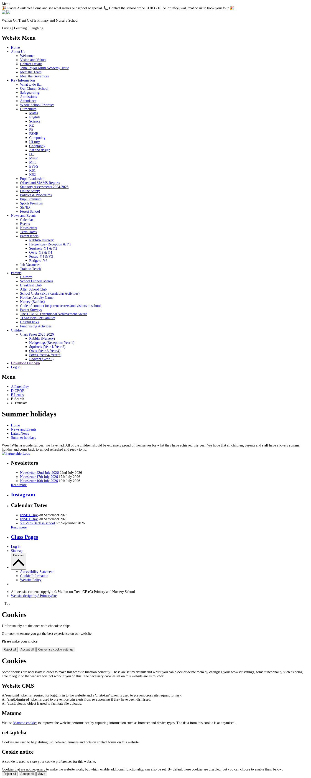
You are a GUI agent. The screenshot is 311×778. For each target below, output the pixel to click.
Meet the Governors (34, 76)
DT (31, 154)
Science (34, 121)
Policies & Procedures (36, 195)
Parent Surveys (31, 310)
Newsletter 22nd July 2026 (39, 472)
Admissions (28, 97)
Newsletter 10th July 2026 (39, 481)
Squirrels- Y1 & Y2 (43, 248)
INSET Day (29, 515)
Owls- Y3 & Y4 (40, 252)
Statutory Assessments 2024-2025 (44, 187)
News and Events (23, 215)
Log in (15, 367)
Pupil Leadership (32, 179)
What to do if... (31, 84)
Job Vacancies (30, 265)
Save (41, 773)
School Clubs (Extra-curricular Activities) (49, 293)
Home (15, 47)
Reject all (10, 649)
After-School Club (33, 289)
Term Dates (28, 232)
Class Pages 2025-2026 (37, 334)
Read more (19, 485)
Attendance (28, 101)
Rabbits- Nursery (41, 240)
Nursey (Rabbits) (32, 302)
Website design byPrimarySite (34, 596)
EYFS (33, 166)
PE (31, 129)
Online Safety (30, 191)
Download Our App (25, 363)
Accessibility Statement (37, 572)
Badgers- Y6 (38, 261)
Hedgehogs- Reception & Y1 (50, 244)
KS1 (32, 170)
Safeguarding (29, 92)
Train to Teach (30, 269)
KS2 (32, 174)
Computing (37, 138)
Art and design (39, 150)
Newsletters (28, 228)
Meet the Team (30, 72)
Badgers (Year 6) (41, 359)
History (34, 142)
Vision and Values (33, 60)
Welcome (26, 56)
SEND (25, 207)
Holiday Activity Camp (37, 297)
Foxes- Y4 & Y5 (41, 256)
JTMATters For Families (37, 318)
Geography (37, 146)
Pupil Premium (30, 199)
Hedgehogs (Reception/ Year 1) (51, 342)
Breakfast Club (31, 285)
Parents (16, 273)
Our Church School (34, 88)
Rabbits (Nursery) (42, 338)
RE (31, 125)
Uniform (26, 277)
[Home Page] (6, 13)
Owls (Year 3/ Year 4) (44, 351)
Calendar (26, 220)
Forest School (30, 211)
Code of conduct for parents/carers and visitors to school (60, 306)
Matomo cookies (25, 723)
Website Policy (30, 580)
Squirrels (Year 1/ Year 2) (47, 347)
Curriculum (28, 109)
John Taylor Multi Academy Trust (44, 68)
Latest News (20, 433)
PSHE (33, 133)
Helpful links (29, 322)
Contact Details (31, 64)
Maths (33, 113)
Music (33, 158)
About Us (18, 52)
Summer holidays (23, 437)
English (34, 117)
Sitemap (17, 551)
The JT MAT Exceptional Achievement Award (53, 314)
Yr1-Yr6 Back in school (37, 523)
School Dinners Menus (36, 281)
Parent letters (29, 236)
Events (25, 224)
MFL (33, 162)
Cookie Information (34, 576)
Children (17, 330)
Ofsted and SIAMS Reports (40, 183)
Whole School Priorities (37, 105)
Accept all (27, 649)
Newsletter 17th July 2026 (39, 477)
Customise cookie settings (55, 649)
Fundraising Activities (35, 326)
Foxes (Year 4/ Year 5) (45, 355)
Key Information (23, 80)
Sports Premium (31, 203)
